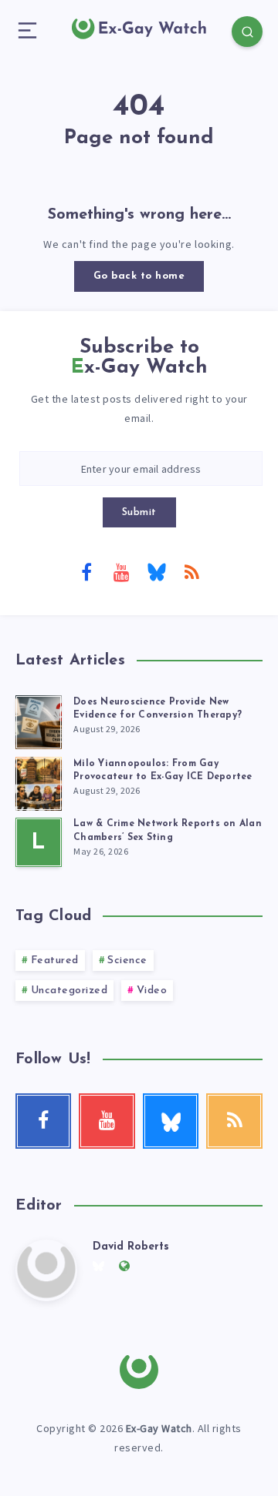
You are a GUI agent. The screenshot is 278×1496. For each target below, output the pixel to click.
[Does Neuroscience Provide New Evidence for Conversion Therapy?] (38, 720)
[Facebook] (86, 571)
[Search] (247, 31)
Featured (55, 960)
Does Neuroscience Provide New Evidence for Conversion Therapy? (157, 709)
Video (152, 990)
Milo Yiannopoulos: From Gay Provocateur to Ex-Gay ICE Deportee (163, 770)
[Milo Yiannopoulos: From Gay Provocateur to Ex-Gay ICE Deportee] (38, 781)
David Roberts (131, 1247)
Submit (139, 512)
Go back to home (139, 276)
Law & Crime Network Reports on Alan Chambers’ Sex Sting (167, 830)
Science (127, 960)
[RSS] (191, 571)
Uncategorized (69, 990)
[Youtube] (121, 571)
